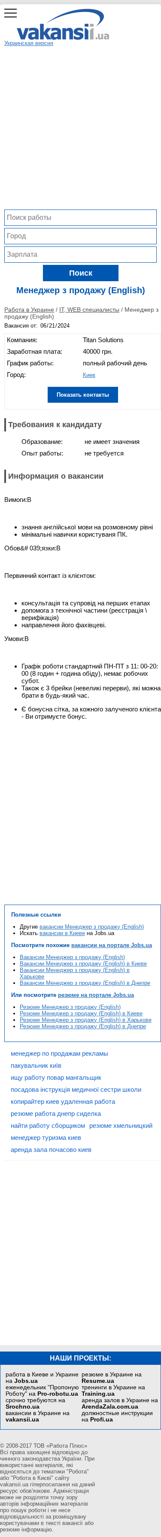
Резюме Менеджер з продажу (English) (70, 1007)
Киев (89, 375)
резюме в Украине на (112, 1377)
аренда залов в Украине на (120, 1403)
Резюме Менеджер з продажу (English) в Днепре (83, 1026)
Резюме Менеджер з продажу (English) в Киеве (81, 1013)
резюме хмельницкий (120, 1125)
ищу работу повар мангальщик (56, 1077)
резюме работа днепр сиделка (56, 1113)
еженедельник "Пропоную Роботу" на (42, 1390)
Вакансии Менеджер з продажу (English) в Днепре (85, 983)
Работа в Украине (29, 309)
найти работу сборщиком (48, 1125)
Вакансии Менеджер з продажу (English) (72, 957)
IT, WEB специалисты (89, 309)
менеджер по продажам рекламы (59, 1053)
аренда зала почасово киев (51, 1149)
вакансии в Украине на (38, 1416)
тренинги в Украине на (113, 1390)
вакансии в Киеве (62, 933)
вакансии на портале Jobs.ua (111, 945)
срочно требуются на (35, 1403)
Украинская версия (28, 43)
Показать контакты (83, 395)
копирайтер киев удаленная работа (63, 1101)
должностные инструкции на (117, 1416)
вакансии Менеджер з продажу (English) (91, 926)
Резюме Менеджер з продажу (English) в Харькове (86, 1020)
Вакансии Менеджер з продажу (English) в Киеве (83, 963)
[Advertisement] (80, 126)
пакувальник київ (36, 1065)
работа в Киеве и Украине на (42, 1377)
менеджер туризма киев (46, 1137)
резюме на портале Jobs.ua (96, 995)
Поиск (80, 273)
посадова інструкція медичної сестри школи (76, 1089)
